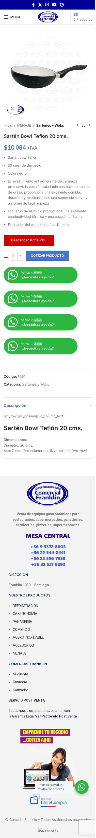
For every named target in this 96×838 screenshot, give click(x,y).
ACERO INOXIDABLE (28, 637)
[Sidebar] (6, 257)
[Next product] (89, 125)
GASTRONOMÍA (25, 614)
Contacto (20, 682)
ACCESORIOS (23, 645)
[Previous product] (77, 125)
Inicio (8, 125)
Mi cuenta (20, 674)
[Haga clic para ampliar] (12, 108)
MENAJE (24, 125)
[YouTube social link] (54, 4)
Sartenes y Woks (50, 125)
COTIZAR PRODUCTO (47, 255)
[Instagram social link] (47, 4)
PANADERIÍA (22, 622)
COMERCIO (21, 630)
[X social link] (40, 4)
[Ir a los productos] (83, 125)
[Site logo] (48, 16)
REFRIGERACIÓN (25, 606)
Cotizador (20, 690)
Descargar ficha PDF (29, 240)
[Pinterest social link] (61, 4)
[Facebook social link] (33, 4)
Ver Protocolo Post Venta (56, 716)
